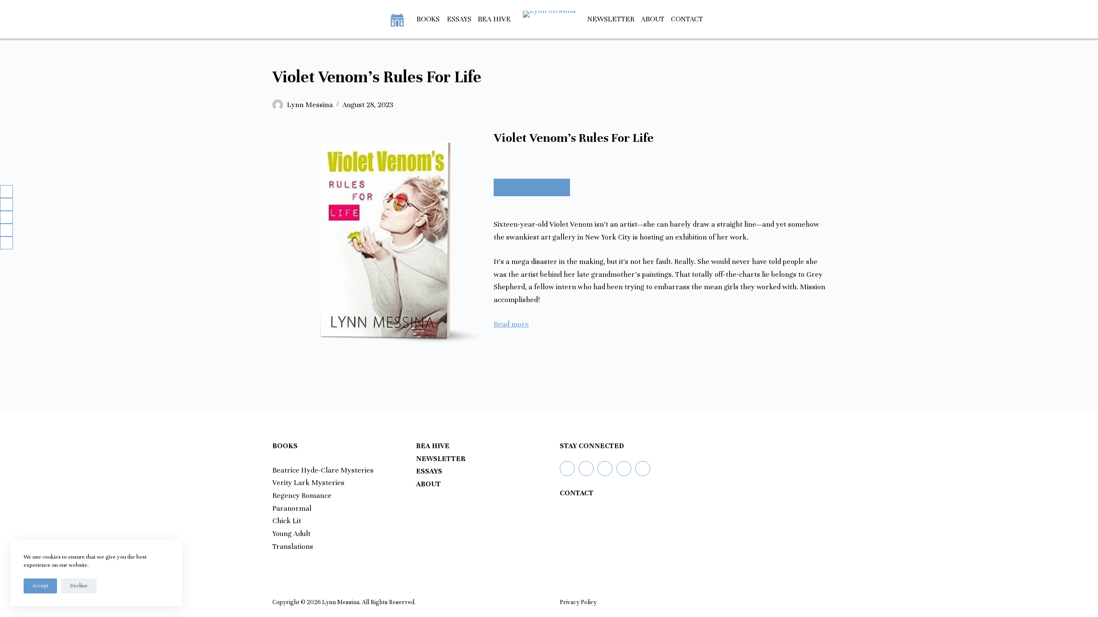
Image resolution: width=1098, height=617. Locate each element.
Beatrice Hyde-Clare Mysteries (323, 470)
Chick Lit (286, 520)
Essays (459, 19)
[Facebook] (586, 468)
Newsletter (610, 19)
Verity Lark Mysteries (308, 482)
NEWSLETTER (440, 458)
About (652, 19)
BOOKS (428, 19)
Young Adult (291, 533)
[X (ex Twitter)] (642, 468)
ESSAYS (429, 471)
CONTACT (577, 492)
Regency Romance (302, 495)
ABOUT (428, 483)
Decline (79, 586)
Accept (40, 586)
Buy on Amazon (532, 187)
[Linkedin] (623, 468)
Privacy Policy (578, 602)
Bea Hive (494, 19)
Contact (687, 19)
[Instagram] (604, 468)
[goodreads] (567, 468)
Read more (511, 324)
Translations (292, 546)
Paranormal (291, 508)
